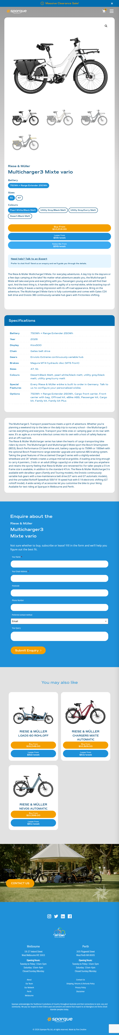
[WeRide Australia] (59, 932)
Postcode (15, 585)
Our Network (29, 987)
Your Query (16, 628)
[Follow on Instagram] (49, 916)
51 (11, 198)
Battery (13, 180)
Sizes (11, 192)
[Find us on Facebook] (70, 916)
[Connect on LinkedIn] (63, 916)
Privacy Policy (80, 987)
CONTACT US (20, 883)
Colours (13, 205)
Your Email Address (20, 571)
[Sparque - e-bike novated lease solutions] (16, 11)
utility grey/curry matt (83, 210)
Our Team (29, 983)
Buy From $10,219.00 (59, 228)
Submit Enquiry (27, 650)
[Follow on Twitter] (56, 916)
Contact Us (80, 979)
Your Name (17, 556)
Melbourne (29, 995)
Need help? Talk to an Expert (29, 259)
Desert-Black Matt (20, 216)
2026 (34, 339)
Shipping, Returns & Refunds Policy (80, 983)
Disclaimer (80, 991)
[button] (106, 26)
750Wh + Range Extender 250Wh (28, 185)
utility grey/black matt (53, 210)
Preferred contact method (22, 614)
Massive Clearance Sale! (62, 3)
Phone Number (18, 600)
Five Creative (81, 1029)
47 (19, 198)
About (29, 979)
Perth (29, 991)
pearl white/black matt (23, 210)
